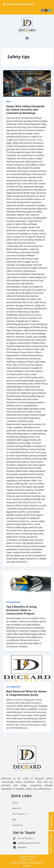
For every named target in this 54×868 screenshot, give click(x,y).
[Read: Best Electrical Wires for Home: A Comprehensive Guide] (27, 668)
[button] (27, 38)
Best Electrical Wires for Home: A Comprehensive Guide (26, 693)
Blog (8, 101)
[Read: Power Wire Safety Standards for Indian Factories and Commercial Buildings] (27, 83)
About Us (16, 808)
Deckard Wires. (27, 860)
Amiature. (27, 866)
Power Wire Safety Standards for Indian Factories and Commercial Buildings (25, 110)
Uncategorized (13, 602)
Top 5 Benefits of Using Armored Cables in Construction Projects (21, 610)
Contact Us (17, 825)
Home (15, 803)
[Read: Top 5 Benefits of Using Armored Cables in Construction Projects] (27, 584)
